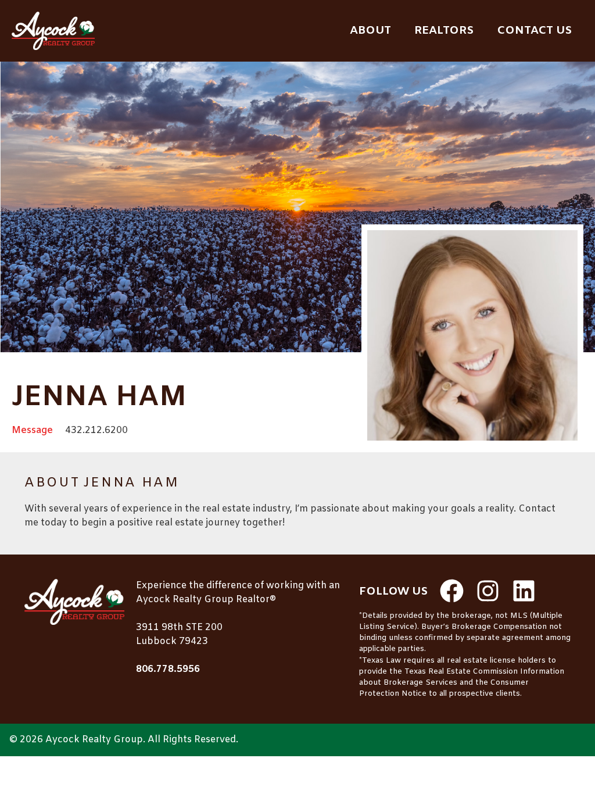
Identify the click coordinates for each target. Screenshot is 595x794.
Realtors (444, 30)
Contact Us (534, 30)
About (370, 30)
